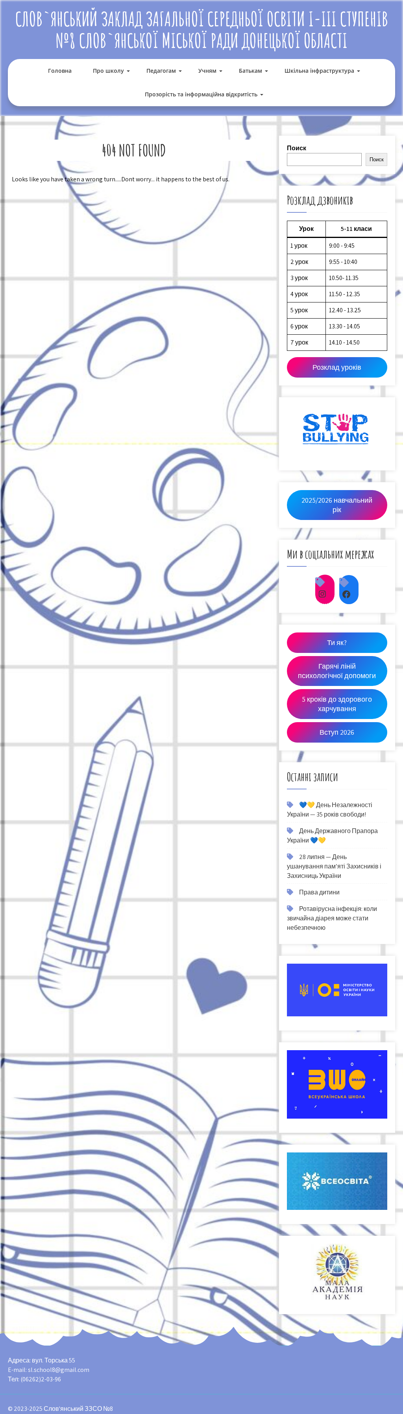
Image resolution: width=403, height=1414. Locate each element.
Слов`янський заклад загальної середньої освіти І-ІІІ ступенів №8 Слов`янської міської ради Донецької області (201, 29)
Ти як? (337, 642)
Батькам (250, 70)
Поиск (296, 148)
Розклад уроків (336, 367)
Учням (207, 70)
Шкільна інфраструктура (319, 70)
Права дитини (319, 892)
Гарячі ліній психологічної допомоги (337, 671)
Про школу (108, 70)
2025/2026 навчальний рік (336, 505)
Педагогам (161, 70)
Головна (60, 70)
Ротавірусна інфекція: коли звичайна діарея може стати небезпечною (332, 918)
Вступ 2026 (337, 732)
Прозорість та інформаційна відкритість (201, 94)
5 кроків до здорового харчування (337, 704)
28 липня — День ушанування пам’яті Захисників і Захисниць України (334, 866)
